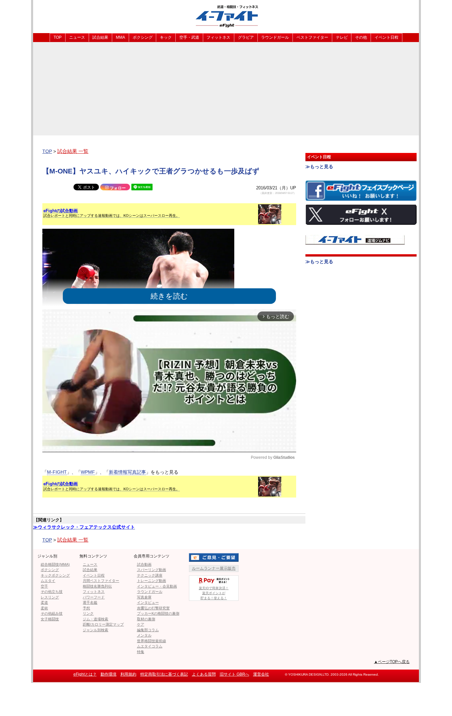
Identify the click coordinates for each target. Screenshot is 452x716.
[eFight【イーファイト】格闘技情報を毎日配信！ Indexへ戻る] (226, 16)
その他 (361, 37)
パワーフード (94, 597)
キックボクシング (55, 575)
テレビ (342, 37)
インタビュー (148, 602)
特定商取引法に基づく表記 (164, 674)
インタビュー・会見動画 (157, 586)
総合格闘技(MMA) (55, 564)
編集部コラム (148, 630)
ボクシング (143, 37)
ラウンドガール (275, 37)
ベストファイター (312, 37)
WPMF (88, 472)
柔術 (44, 608)
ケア (140, 624)
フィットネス (218, 37)
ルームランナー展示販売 (214, 568)
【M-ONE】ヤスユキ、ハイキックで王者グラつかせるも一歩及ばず (150, 171)
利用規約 (128, 674)
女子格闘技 (50, 619)
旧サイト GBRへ (234, 674)
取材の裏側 (146, 619)
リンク (88, 613)
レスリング (50, 597)
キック (166, 37)
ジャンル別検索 (95, 630)
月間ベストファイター (101, 581)
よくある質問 (204, 674)
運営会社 (261, 674)
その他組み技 (52, 613)
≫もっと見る (319, 166)
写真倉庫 (144, 597)
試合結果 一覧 (72, 151)
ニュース (77, 37)
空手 (44, 586)
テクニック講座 (149, 575)
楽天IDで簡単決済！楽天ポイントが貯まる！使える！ (214, 593)
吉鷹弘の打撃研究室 (153, 608)
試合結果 (100, 37)
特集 (140, 652)
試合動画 (144, 564)
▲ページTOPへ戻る (392, 661)
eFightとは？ (85, 674)
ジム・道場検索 (95, 619)
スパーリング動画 (151, 570)
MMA (120, 37)
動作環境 (108, 674)
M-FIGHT (57, 472)
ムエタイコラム (149, 646)
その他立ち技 (52, 592)
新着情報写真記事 (127, 472)
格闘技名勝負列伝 (97, 586)
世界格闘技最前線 (151, 641)
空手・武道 (189, 37)
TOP (58, 37)
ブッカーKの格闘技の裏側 (158, 613)
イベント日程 (386, 37)
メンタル (144, 635)
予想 (86, 608)
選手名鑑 (90, 602)
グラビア (246, 37)
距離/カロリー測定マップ (103, 624)
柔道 (44, 602)
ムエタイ (48, 581)
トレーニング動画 (151, 581)
